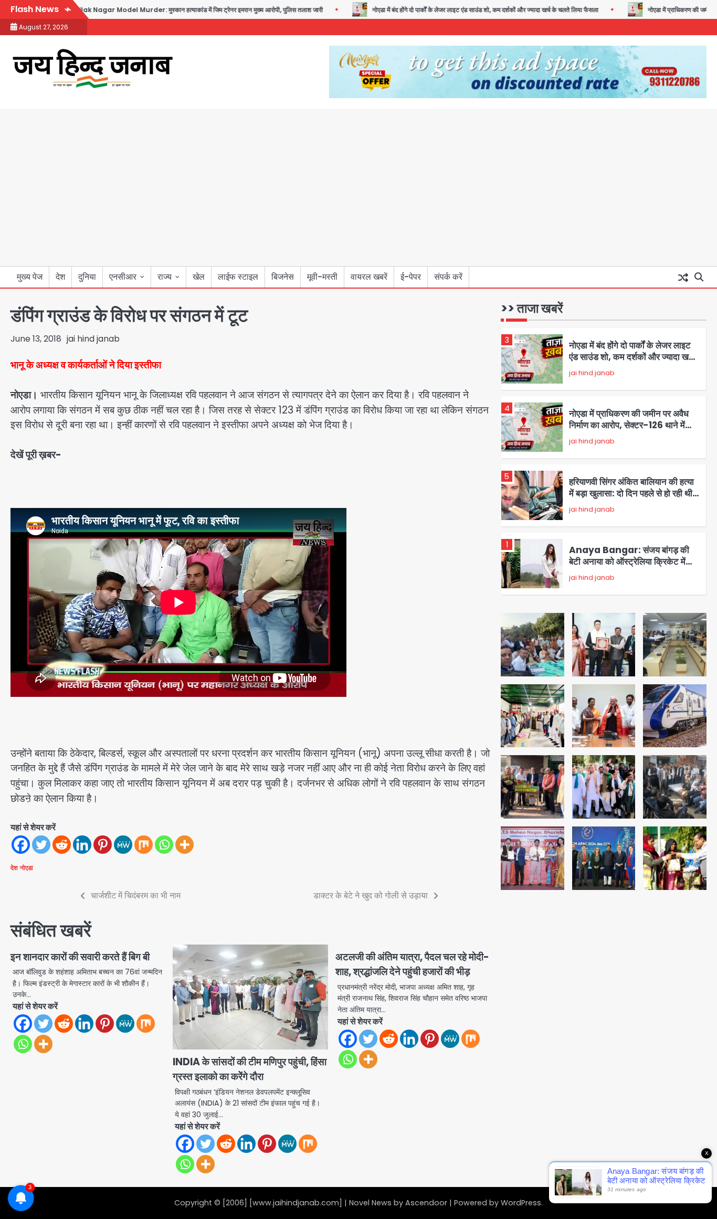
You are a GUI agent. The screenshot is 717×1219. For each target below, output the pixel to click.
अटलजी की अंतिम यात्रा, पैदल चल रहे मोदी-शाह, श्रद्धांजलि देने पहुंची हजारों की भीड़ (412, 964)
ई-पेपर (410, 277)
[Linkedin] (82, 844)
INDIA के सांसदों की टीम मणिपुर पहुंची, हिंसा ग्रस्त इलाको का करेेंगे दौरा (249, 1069)
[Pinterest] (102, 844)
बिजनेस (282, 277)
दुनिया (87, 277)
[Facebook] (21, 844)
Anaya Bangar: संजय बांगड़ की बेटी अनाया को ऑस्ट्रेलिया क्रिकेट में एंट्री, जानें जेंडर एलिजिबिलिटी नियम (629, 497)
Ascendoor (426, 1202)
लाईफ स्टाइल (238, 277)
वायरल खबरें (369, 277)
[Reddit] (61, 844)
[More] (184, 844)
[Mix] (143, 844)
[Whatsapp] (164, 844)
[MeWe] (123, 844)
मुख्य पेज (30, 277)
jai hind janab (93, 339)
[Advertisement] (358, 187)
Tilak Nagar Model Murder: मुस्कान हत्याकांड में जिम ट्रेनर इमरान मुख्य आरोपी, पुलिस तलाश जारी (171, 9)
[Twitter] (41, 844)
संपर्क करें (448, 277)
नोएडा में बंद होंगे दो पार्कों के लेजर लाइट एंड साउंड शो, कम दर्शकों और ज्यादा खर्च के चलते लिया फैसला (457, 9)
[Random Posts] (683, 277)
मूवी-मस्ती (322, 277)
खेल (199, 277)
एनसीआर (122, 277)
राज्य (164, 277)
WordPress (521, 1202)
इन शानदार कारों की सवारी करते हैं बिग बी (80, 957)
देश (60, 277)
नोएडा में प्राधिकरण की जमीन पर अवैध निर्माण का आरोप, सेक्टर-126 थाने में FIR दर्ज (629, 361)
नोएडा (26, 868)
